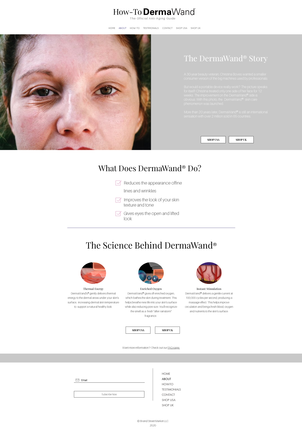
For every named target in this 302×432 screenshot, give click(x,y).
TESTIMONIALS (170, 389)
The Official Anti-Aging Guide (153, 18)
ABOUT (166, 379)
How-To (127, 11)
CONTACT (168, 395)
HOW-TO (167, 384)
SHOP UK (168, 405)
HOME (166, 374)
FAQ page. (174, 347)
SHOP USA (168, 400)
